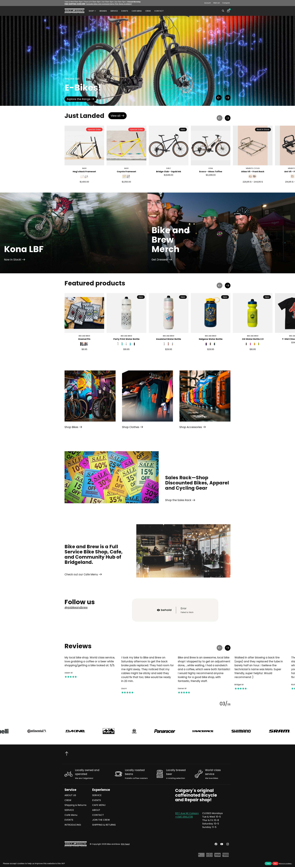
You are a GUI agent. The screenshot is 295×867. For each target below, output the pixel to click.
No (275, 863)
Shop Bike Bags (76, 99)
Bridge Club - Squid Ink (168, 171)
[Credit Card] (201, 856)
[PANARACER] (12, 731)
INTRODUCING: (73, 824)
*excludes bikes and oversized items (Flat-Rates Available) (98, 4)
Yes (268, 863)
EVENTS (124, 11)
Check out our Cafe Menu (81, 574)
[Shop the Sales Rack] (112, 477)
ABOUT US (70, 795)
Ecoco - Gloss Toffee (210, 171)
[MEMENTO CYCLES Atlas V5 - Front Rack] (253, 145)
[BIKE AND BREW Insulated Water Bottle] (168, 313)
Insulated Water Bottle (168, 339)
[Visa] (217, 856)
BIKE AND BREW (84, 336)
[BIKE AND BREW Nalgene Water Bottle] (210, 313)
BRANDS (103, 11)
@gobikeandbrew (76, 607)
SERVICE (114, 11)
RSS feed (125, 844)
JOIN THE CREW (101, 819)
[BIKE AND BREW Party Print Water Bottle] (126, 313)
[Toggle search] (223, 11)
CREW (148, 11)
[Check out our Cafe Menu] (183, 550)
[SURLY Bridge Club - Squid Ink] (168, 145)
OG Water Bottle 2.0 (253, 339)
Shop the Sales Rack (178, 500)
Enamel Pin (84, 339)
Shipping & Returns (75, 805)
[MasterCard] (209, 856)
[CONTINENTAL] (239, 731)
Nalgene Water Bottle (211, 339)
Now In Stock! (12, 259)
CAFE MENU (137, 11)
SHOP (91, 11)
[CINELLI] (201, 731)
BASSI (84, 168)
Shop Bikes (71, 427)
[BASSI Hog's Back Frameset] (84, 145)
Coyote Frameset (126, 171)
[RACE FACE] (50, 731)
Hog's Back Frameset (84, 171)
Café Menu (71, 815)
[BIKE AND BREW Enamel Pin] (84, 313)
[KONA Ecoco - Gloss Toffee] (210, 145)
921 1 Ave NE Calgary (187, 813)
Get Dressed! (160, 259)
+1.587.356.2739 (184, 816)
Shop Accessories (190, 427)
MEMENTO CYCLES (253, 168)
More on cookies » (285, 863)
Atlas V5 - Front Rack (252, 171)
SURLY (168, 168)
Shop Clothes (130, 427)
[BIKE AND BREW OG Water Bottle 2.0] (253, 313)
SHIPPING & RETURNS (104, 824)
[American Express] (225, 856)
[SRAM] (127, 731)
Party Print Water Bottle (126, 339)
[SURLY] (165, 731)
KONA (211, 168)
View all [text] (119, 116)
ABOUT (96, 810)
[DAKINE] (277, 731)
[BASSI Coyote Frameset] (126, 145)
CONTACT (159, 11)
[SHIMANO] (89, 731)
